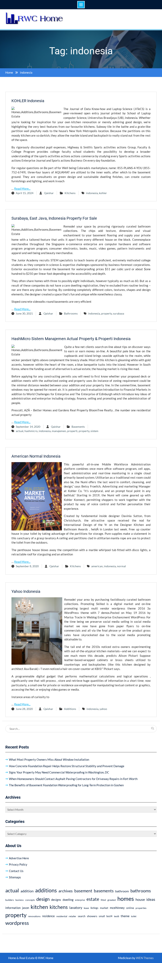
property (106, 313)
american (97, 566)
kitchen (39, 907)
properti (72, 431)
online (130, 907)
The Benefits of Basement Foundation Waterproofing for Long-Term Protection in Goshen (66, 785)
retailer (72, 916)
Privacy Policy (18, 864)
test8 (116, 916)
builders (9, 900)
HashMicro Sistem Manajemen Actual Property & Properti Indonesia (71, 338)
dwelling (68, 899)
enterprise (80, 900)
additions (46, 890)
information (13, 907)
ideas (150, 899)
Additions (70, 708)
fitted (103, 900)
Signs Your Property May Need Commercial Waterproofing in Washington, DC (59, 772)
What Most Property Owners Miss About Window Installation (49, 759)
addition (27, 891)
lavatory (75, 907)
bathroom (122, 891)
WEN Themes (145, 958)
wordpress (17, 923)
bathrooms (140, 890)
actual (19, 431)
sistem (94, 431)
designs (56, 899)
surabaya (118, 313)
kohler (103, 193)
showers (92, 916)
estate (93, 899)
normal (121, 566)
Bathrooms (71, 313)
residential (61, 916)
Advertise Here (19, 858)
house (140, 899)
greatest (111, 900)
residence (48, 916)
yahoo (103, 708)
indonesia (92, 193)
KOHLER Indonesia (27, 100)
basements (104, 890)
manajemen (59, 431)
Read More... (22, 188)
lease (86, 908)
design (43, 899)
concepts (30, 900)
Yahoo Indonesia (25, 591)
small (102, 916)
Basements (78, 426)
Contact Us (16, 871)
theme (125, 916)
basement (83, 890)
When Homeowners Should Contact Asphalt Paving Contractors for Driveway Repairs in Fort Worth (73, 779)
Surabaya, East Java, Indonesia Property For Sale (54, 218)
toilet (133, 916)
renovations (34, 916)
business (19, 900)
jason (25, 907)
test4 (109, 916)
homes (125, 898)
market (104, 907)
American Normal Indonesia (35, 456)
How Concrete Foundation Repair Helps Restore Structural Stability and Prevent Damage (66, 766)
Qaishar (49, 193)
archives (65, 890)
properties (141, 908)
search (81, 916)
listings (94, 908)
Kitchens (70, 193)
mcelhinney (117, 907)
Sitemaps (15, 877)
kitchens (59, 907)
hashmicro (31, 431)
